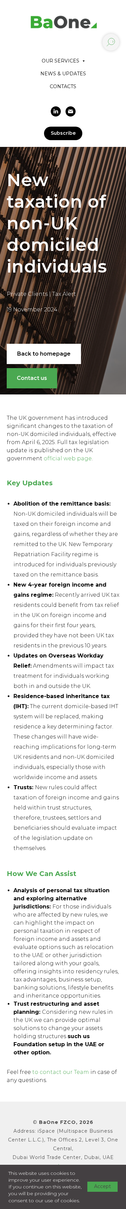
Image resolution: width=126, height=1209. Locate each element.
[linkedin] (56, 111)
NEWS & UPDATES (63, 74)
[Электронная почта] (71, 111)
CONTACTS (63, 86)
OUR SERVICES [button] (61, 61)
